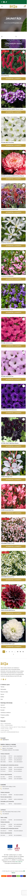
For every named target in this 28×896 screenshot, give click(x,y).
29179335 (10, 819)
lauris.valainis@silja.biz (18, 824)
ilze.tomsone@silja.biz (18, 771)
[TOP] (13, 62)
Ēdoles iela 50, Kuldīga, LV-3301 (9, 786)
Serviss (2, 694)
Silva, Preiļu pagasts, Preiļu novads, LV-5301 (11, 811)
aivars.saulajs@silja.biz (18, 756)
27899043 (10, 826)
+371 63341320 (5, 788)
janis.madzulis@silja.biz (18, 819)
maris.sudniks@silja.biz (18, 761)
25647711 (10, 803)
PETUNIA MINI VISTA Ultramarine (9, 409)
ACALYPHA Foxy (5, 75)
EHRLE (2, 696)
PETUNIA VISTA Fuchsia (7, 343)
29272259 (10, 835)
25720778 (10, 759)
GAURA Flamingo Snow (6, 476)
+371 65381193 (5, 813)
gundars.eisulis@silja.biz (18, 799)
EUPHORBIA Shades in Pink (7, 543)
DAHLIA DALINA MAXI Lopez (8, 643)
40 (20, 651)
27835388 (10, 769)
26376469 (10, 824)
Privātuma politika (5, 715)
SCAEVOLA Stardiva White (7, 242)
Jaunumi (3, 705)
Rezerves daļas (4, 691)
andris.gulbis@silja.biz (18, 759)
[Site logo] (13, 6)
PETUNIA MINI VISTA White (7, 142)
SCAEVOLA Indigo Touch (7, 309)
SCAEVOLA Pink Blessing (7, 276)
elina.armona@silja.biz (18, 769)
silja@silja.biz (5, 739)
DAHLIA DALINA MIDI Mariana (8, 610)
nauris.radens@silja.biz (18, 778)
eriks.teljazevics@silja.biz (18, 794)
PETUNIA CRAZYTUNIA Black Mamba (9, 443)
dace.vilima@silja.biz (17, 776)
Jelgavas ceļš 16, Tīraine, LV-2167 (9, 746)
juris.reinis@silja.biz (17, 826)
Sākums (6, 22)
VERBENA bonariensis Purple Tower (9, 209)
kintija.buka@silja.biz (17, 803)
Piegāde (2, 717)
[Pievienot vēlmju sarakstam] (23, 51)
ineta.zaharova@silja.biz (18, 830)
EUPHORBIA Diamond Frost (7, 576)
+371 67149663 (15, 750)
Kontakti (2, 710)
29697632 (10, 778)
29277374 (10, 756)
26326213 (10, 771)
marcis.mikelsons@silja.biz (19, 767)
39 (17, 651)
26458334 (10, 799)
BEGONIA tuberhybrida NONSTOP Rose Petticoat (12, 176)
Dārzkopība (3, 689)
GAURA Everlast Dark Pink (7, 510)
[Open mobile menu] (1, 6)
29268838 (10, 794)
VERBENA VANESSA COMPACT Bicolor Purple (12, 109)
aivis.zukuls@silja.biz (18, 835)
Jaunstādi (10, 22)
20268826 (10, 767)
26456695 (10, 830)
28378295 (10, 776)
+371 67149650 (9, 748)
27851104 (10, 761)
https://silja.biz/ (18, 861)
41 (23, 651)
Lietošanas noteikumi (6, 712)
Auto (2, 699)
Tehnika (2, 686)
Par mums (3, 707)
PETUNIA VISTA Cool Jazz (7, 376)
